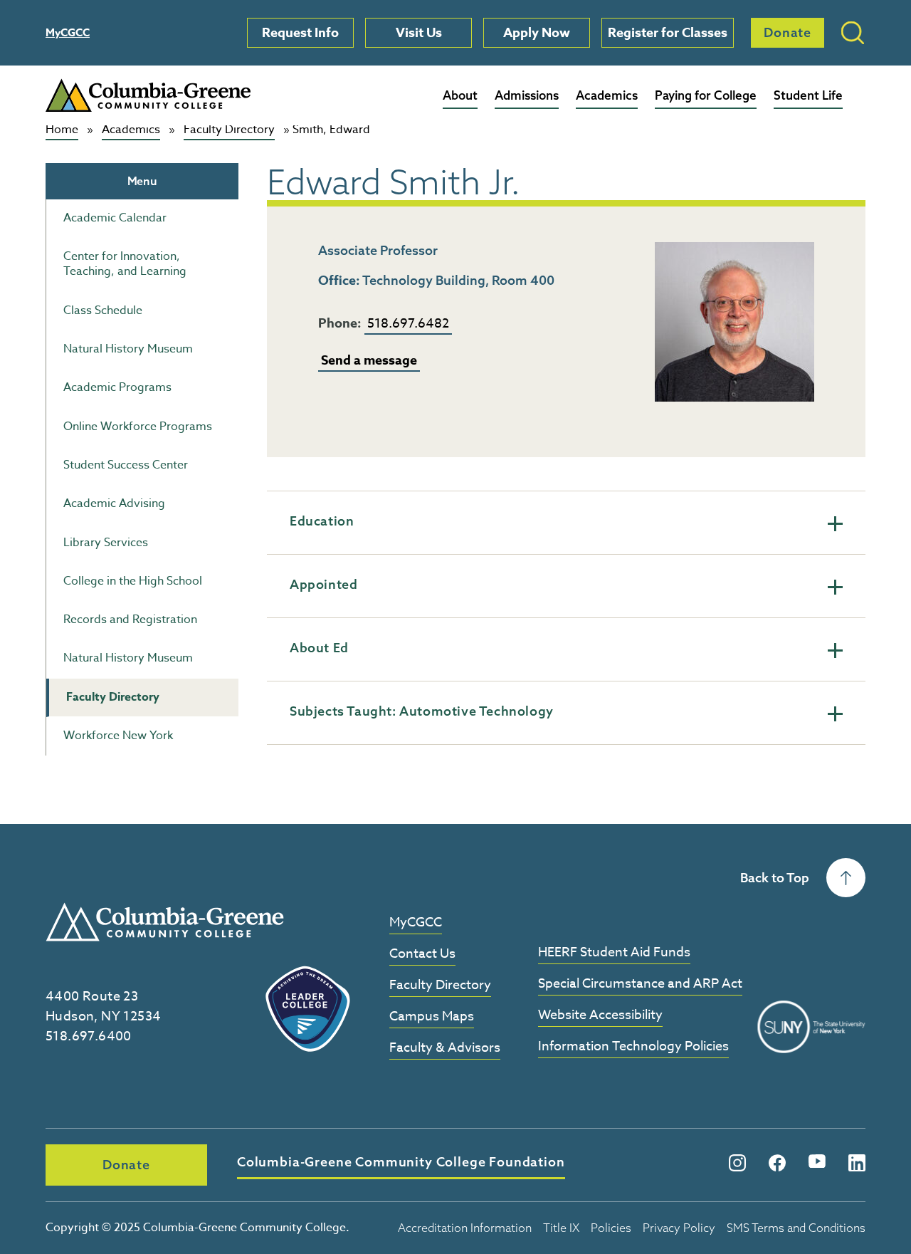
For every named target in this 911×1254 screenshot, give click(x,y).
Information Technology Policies (633, 1047)
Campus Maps (431, 1017)
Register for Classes (667, 32)
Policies (611, 1228)
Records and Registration (130, 619)
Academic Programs (117, 387)
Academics (607, 95)
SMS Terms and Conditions (796, 1228)
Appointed (323, 584)
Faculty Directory (229, 130)
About (460, 95)
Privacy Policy (679, 1228)
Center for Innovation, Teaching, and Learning (124, 264)
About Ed (319, 647)
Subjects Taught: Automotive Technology (422, 711)
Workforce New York (118, 735)
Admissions (527, 95)
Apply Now (536, 32)
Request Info (300, 32)
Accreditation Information (465, 1228)
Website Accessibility (600, 1016)
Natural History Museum (128, 348)
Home (62, 130)
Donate (787, 32)
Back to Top (774, 877)
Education (322, 521)
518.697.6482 (408, 323)
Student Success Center (125, 465)
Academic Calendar (115, 217)
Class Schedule (102, 310)
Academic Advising (114, 503)
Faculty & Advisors (444, 1048)
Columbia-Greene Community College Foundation (401, 1162)
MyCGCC (68, 32)
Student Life (808, 95)
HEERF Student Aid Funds (614, 953)
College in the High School (132, 581)
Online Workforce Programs (137, 426)
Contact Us (422, 954)
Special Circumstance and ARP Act (640, 984)
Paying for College (706, 95)
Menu (142, 181)
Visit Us (419, 32)
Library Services (105, 542)
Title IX (561, 1228)
